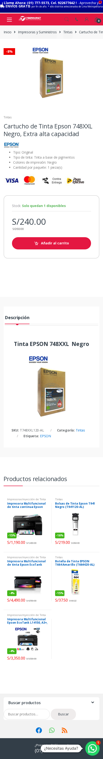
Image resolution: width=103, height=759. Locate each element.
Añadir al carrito (55, 243)
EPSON (45, 436)
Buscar (63, 714)
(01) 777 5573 (49, 750)
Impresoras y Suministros (37, 32)
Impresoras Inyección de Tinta (26, 499)
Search (66, 19)
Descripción (17, 317)
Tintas (68, 32)
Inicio (7, 32)
